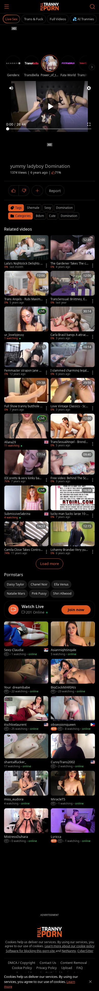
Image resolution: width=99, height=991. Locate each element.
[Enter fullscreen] (89, 124)
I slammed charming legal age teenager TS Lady (70, 370)
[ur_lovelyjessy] (26, 323)
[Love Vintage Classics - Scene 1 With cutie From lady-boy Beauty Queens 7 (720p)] (73, 395)
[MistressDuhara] (26, 825)
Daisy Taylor (15, 584)
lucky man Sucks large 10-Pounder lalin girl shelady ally (70, 513)
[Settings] (89, 88)
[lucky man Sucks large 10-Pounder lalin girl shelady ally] (73, 502)
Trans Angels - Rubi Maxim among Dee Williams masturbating (23, 299)
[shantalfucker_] (26, 751)
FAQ (79, 967)
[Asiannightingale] (73, 638)
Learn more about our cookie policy (69, 946)
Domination (69, 216)
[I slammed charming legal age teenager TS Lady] (73, 359)
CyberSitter (85, 951)
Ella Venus (61, 584)
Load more (49, 563)
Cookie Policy (22, 967)
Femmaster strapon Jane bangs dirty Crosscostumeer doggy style (23, 370)
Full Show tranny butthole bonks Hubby (23, 406)
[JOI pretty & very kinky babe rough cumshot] (26, 466)
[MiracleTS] (73, 788)
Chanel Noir (39, 584)
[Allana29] (26, 431)
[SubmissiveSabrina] (26, 502)
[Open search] (92, 6)
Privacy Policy (46, 967)
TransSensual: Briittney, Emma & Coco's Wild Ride (69, 299)
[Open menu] (6, 6)
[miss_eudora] (26, 788)
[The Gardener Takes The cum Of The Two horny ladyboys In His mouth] (73, 252)
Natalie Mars (16, 593)
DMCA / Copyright (21, 962)
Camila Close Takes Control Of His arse (22, 549)
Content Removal (73, 962)
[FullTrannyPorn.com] (49, 6)
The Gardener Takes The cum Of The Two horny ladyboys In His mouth (69, 263)
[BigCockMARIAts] (73, 676)
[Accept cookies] (90, 981)
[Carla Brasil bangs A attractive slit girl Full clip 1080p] (73, 323)
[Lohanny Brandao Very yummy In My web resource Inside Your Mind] (73, 538)
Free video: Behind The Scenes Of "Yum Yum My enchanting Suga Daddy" (70, 478)
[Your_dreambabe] (26, 676)
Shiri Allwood (62, 593)
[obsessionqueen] (73, 713)
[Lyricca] (73, 825)
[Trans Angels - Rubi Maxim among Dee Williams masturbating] (26, 288)
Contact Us (48, 962)
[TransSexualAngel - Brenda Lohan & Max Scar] (73, 430)
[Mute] (11, 88)
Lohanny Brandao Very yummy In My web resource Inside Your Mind (70, 549)
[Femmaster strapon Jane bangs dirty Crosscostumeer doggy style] (26, 359)
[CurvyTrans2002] (73, 751)
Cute (52, 216)
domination (64, 208)
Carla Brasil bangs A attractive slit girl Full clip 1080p (69, 334)
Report (55, 190)
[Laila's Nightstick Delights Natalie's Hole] (26, 252)
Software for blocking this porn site (31, 951)
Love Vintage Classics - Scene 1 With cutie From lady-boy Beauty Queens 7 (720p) (70, 406)
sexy (47, 208)
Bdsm (40, 216)
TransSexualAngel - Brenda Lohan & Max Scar (69, 441)
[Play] (49, 106)
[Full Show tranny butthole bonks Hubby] (26, 395)
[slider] (49, 129)
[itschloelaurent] (26, 713)
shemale (33, 208)
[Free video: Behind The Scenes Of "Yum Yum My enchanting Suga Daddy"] (73, 466)
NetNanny (69, 951)
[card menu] (46, 265)
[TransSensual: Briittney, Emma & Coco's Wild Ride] (73, 288)
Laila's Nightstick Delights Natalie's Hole (23, 263)
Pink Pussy (39, 593)
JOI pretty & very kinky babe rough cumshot (23, 478)
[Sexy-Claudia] (26, 638)
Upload (66, 967)
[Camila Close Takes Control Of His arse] (26, 538)
